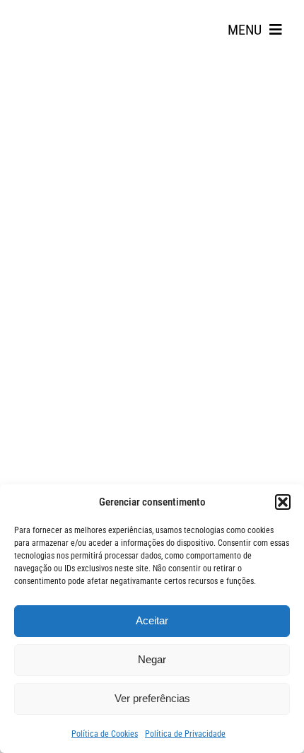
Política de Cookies (104, 734)
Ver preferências (152, 698)
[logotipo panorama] (56, 14)
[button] (283, 502)
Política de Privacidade (185, 734)
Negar (152, 659)
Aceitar (152, 620)
